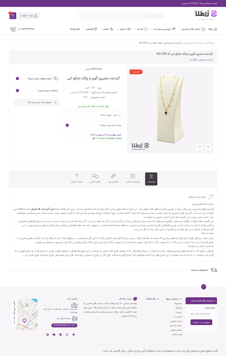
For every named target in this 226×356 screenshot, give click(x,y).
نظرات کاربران (95, 181)
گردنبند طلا (204, 42)
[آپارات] (47, 334)
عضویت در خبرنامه (201, 322)
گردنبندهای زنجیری (190, 42)
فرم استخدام (177, 334)
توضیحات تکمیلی (133, 181)
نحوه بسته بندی (176, 325)
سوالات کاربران (76, 181)
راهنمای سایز (113, 181)
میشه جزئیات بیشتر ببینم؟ (40, 78)
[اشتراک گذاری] (208, 147)
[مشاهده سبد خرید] (12, 16)
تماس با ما (178, 316)
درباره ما (179, 312)
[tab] (151, 179)
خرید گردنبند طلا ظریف (42, 209)
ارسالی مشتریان (176, 321)
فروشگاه (179, 307)
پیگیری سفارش (176, 330)
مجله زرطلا (178, 303)
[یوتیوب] (54, 334)
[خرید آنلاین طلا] (193, 16)
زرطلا (212, 42)
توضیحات (151, 181)
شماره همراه (210, 307)
